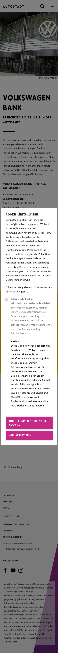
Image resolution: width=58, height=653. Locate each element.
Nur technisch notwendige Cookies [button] (27, 422)
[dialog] (29, 326)
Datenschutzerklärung (18, 279)
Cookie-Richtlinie (26, 275)
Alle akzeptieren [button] (20, 435)
